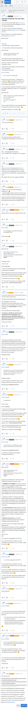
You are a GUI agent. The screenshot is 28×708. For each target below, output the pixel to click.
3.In (2, 507)
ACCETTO (24, 705)
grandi (13, 30)
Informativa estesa (10, 702)
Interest (6, 6)
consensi (18, 30)
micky (7, 134)
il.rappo (7, 673)
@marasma (4, 556)
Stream (1, 6)
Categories (10, 6)
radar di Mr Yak (11, 36)
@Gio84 (3, 227)
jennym (7, 149)
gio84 (7, 187)
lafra (7, 16)
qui (19, 22)
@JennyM (4, 72)
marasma (8, 209)
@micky (4, 334)
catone (7, 120)
